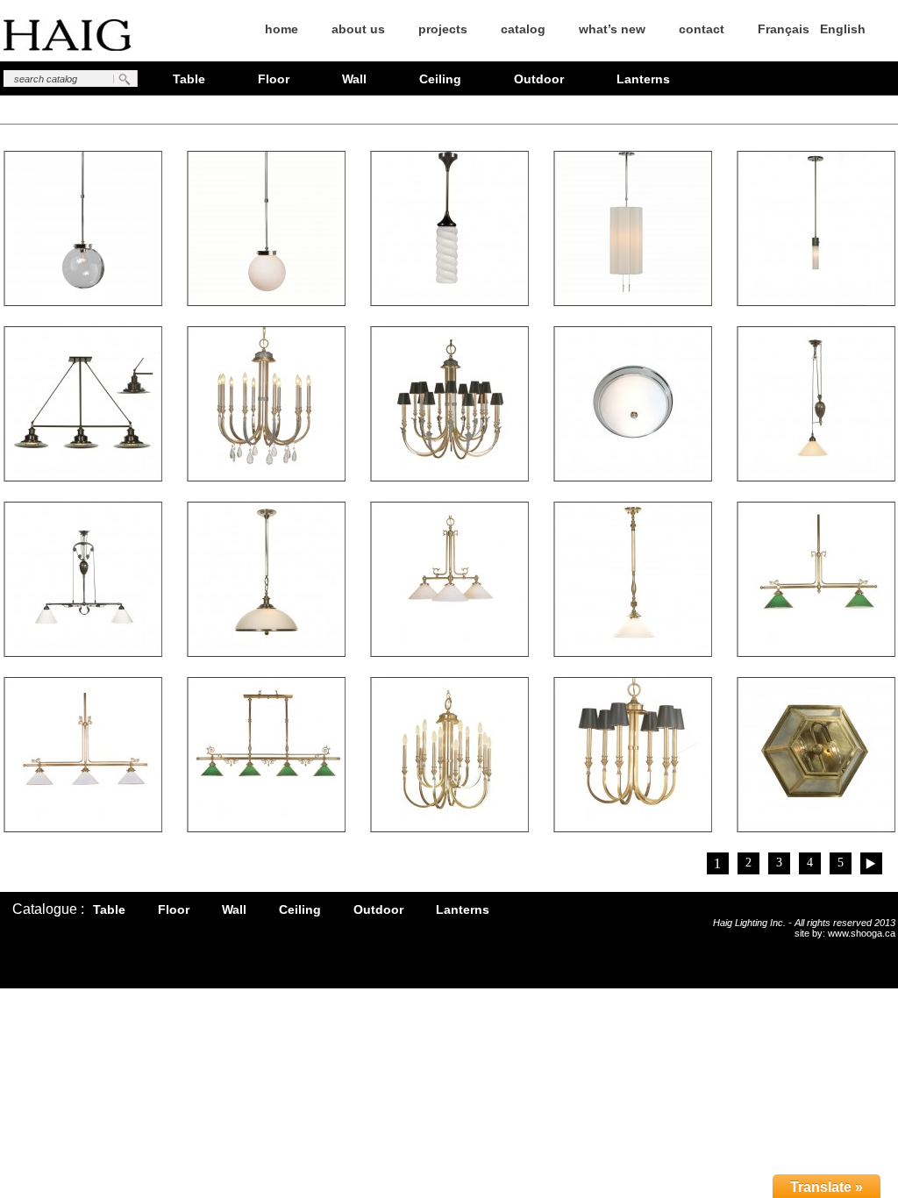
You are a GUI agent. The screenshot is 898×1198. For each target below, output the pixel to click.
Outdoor (539, 79)
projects (442, 29)
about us (358, 29)
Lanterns (643, 79)
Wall (354, 79)
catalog (523, 29)
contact (701, 29)
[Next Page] (871, 863)
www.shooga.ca (861, 933)
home (281, 29)
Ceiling (440, 79)
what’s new (612, 29)
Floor (273, 79)
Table (189, 79)
